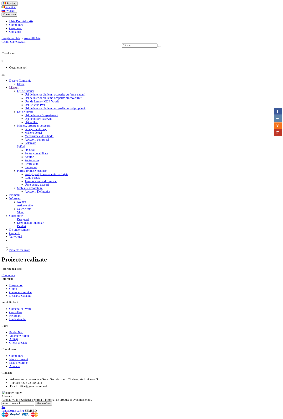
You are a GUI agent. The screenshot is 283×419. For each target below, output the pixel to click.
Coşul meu (15, 28)
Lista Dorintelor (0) (21, 21)
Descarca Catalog (20, 295)
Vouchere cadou (19, 335)
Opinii (13, 288)
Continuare (8, 275)
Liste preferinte (18, 362)
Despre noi (16, 285)
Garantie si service (20, 292)
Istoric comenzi (18, 359)
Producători (16, 332)
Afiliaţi (13, 339)
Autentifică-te (32, 38)
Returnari (15, 315)
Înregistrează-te (11, 38)
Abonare (14, 366)
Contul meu (16, 24)
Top (4, 407)
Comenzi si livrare (20, 308)
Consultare (15, 312)
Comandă (15, 31)
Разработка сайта (13, 410)
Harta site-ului (17, 319)
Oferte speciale (18, 342)
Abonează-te (43, 403)
